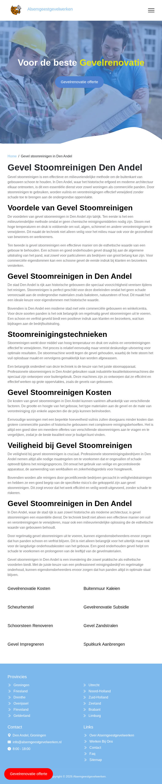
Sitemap (95, 760)
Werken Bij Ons (101, 741)
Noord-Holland (99, 691)
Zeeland (94, 703)
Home (12, 156)
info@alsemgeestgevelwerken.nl (37, 742)
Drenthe (19, 697)
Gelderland (21, 715)
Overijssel (20, 703)
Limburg (94, 715)
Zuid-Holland (98, 697)
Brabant (94, 709)
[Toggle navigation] (151, 10)
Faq (92, 753)
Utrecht (93, 685)
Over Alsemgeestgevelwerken (111, 735)
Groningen (21, 685)
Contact (95, 747)
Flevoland (20, 709)
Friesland (20, 691)
